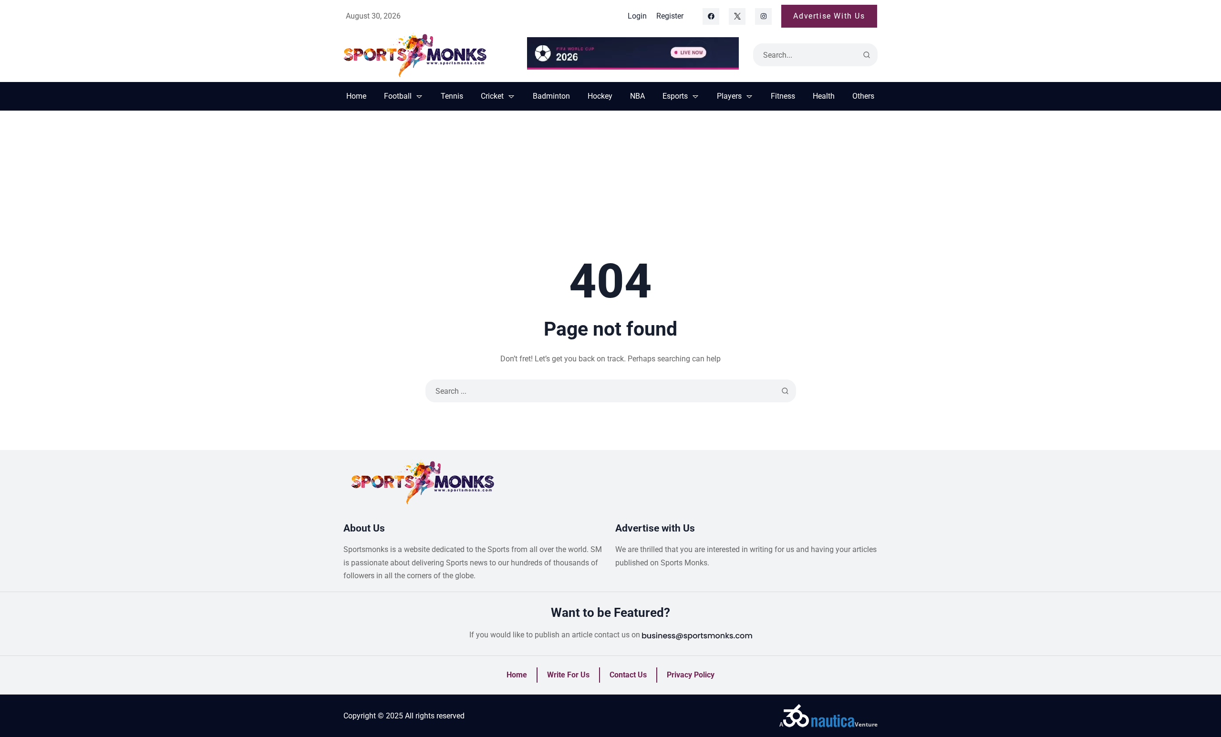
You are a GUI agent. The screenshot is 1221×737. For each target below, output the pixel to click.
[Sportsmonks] (428, 54)
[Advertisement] (610, 182)
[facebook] (711, 16)
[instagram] (763, 16)
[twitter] (737, 16)
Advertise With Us (829, 15)
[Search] (866, 54)
